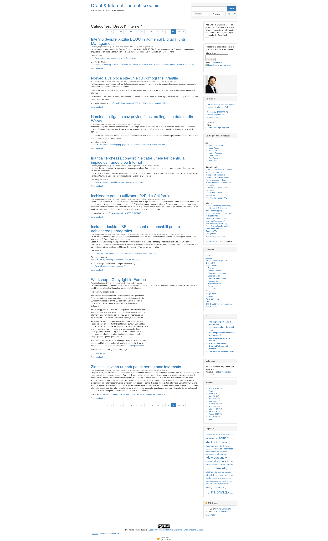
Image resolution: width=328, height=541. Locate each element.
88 (121, 31)
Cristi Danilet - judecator (215, 174)
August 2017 (214, 414)
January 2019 (214, 403)
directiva (209, 461)
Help (102, 533)
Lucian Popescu (215, 153)
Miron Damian (214, 155)
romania (218, 487)
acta (214, 434)
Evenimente (128, 283)
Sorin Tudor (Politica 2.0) (216, 228)
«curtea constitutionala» (213, 452)
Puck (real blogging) (214, 210)
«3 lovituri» (209, 434)
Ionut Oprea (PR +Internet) (216, 208)
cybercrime (223, 452)
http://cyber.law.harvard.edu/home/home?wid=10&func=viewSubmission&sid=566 (124, 253)
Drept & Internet (152, 81)
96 (163, 31)
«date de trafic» (222, 454)
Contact (95, 533)
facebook (222, 464)
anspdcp (227, 434)
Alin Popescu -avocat (214, 172)
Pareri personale (212, 299)
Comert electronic (215, 270)
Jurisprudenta (122, 124)
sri (229, 488)
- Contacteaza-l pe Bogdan (217, 127)
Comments (226, 508)
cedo (212, 438)
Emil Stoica (213, 158)
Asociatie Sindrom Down (215, 236)
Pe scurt (209, 301)
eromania (215, 464)
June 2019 (213, 393)
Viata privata (213, 288)
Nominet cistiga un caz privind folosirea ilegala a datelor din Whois (142, 118)
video (231, 493)
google (208, 469)
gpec (211, 469)
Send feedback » (98, 68)
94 (152, 31)
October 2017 (214, 408)
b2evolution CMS (112, 533)
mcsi (208, 477)
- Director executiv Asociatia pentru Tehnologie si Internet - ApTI (220, 105)
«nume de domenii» (228, 481)
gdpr (231, 464)
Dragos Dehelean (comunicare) (218, 205)
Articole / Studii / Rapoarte (133, 47)
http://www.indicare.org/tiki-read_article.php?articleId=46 (113, 58)
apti (232, 434)
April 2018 (213, 406)
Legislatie (144, 166)
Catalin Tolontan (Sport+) (216, 218)
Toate (208, 255)
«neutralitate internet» (224, 478)
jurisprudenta (211, 471)
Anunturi (120, 47)
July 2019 (213, 391)
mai (232, 475)
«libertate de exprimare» (218, 474)
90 (131, 31)
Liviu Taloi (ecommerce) (215, 221)
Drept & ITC (210, 263)
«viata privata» (218, 492)
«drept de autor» (222, 461)
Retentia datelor (214, 283)
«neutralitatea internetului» (214, 481)
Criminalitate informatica (167, 81)
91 (137, 31)
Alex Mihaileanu (215, 160)
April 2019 (213, 398)
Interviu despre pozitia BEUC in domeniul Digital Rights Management (138, 41)
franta (228, 464)
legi (223, 472)
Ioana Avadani (214, 148)
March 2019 (213, 401)
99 (179, 31)
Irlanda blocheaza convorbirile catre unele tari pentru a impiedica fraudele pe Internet (138, 160)
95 (158, 31)
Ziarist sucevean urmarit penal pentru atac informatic (136, 366)
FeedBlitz (219, 62)
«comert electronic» (217, 439)
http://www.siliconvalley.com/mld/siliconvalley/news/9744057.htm (117, 182)
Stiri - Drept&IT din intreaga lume (135, 81)
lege (219, 472)
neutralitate (213, 478)
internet (219, 467)
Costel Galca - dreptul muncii (217, 177)
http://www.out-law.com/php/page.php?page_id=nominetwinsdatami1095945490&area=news (128, 144)
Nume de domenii (134, 124)
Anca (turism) (211, 233)
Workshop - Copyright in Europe (118, 279)
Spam (210, 286)
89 (126, 31)
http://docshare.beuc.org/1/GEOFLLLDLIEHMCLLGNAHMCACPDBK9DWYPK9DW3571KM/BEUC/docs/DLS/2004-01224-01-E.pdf (143, 64)
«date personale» (217, 457)
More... (211, 419)
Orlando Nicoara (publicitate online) (220, 213)
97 (168, 31)
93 (147, 31)
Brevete (211, 268)
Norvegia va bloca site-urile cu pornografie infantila (134, 78)
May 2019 (213, 396)
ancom (218, 434)
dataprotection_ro (211, 454)
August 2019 (214, 388)
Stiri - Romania (212, 306)
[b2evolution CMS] (164, 538)
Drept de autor (148, 47)
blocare (208, 438)
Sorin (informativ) (212, 215)
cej (216, 438)
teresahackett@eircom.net (133, 345)
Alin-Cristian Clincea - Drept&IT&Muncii (214, 194)
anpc (222, 434)
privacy (209, 487)
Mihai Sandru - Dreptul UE (216, 198)
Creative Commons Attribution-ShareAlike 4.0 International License (176, 529)
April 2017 (213, 416)
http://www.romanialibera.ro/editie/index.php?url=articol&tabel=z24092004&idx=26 (131, 394)
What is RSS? (210, 515)
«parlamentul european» (221, 484)
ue (231, 488)
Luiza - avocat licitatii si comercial (219, 169)
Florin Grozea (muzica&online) (218, 226)
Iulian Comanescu (216, 145)
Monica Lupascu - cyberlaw (217, 180)
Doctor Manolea (212, 241)
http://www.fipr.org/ (98, 353)
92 (142, 31)
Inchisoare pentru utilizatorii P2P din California (130, 195)
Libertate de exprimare (176, 234)
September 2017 (215, 411)
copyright (219, 445)
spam (226, 488)
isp (226, 469)
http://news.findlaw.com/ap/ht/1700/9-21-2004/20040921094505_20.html (138, 103)
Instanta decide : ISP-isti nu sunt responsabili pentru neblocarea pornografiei (135, 228)
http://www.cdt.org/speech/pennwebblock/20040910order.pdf (115, 259)
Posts (218, 508)
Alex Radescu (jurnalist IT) (216, 223)
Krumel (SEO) (211, 231)
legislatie (228, 472)
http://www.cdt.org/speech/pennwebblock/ (108, 266)
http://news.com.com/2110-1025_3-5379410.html (125, 213)
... (116, 31)
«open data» (209, 484)
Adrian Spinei (214, 150)
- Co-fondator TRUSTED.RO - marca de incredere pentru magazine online (218, 114)
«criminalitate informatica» (223, 448)
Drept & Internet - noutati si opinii (124, 5)
